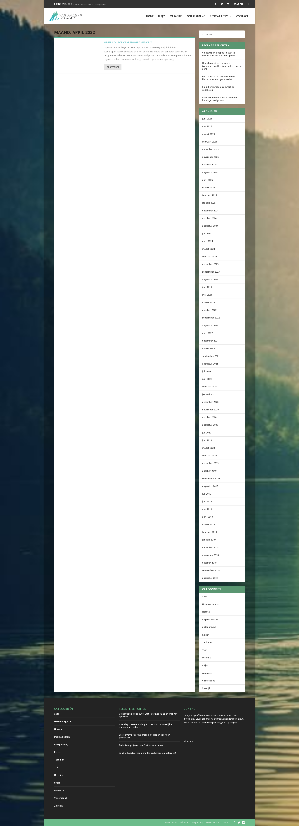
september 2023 (211, 271)
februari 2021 (209, 386)
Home (150, 16)
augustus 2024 (210, 225)
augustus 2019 (210, 486)
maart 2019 (208, 524)
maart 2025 (208, 187)
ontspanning (196, 16)
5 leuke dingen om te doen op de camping (89, 3)
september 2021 (211, 356)
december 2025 (210, 149)
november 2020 (210, 409)
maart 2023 (208, 302)
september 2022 (211, 317)
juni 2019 (207, 501)
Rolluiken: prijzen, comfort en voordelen (218, 88)
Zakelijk (206, 688)
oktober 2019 (209, 470)
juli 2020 (206, 432)
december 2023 (210, 264)
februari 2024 (209, 256)
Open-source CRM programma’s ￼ (128, 42)
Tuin (204, 649)
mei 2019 (207, 509)
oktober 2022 (209, 310)
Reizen (205, 634)
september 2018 (211, 570)
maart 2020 (208, 447)
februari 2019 (209, 532)
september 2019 (211, 478)
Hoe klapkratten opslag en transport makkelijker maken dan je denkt (222, 66)
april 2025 (207, 179)
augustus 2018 (210, 577)
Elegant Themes (80, 822)
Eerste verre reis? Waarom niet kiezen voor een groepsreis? (219, 78)
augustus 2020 (210, 424)
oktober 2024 (209, 218)
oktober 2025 (209, 164)
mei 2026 (207, 126)
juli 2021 (206, 371)
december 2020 (210, 401)
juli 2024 (206, 233)
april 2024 (207, 241)
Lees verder (113, 67)
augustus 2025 (210, 172)
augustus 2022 (210, 325)
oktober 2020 (209, 417)
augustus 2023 (210, 279)
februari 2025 (209, 195)
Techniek (207, 642)
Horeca (206, 611)
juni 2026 (207, 118)
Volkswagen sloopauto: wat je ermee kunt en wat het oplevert (219, 54)
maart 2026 (208, 134)
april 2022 (207, 333)
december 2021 (210, 340)
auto (204, 596)
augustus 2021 (210, 363)
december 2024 (210, 210)
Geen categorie (157, 47)
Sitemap (188, 741)
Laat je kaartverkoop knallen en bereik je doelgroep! (219, 99)
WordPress (120, 822)
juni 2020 (207, 440)
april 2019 (207, 516)
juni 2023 (207, 287)
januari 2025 (209, 202)
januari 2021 (209, 394)
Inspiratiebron (210, 619)
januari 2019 (209, 539)
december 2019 (210, 463)
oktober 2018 (209, 562)
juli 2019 (206, 493)
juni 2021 (207, 378)
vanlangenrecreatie (126, 47)
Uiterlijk (206, 657)
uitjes (162, 16)
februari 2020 (209, 455)
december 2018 (210, 547)
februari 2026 (209, 141)
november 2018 (210, 555)
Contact (242, 16)
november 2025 (210, 156)
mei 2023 (207, 294)
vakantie (176, 16)
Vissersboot (208, 680)
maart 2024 (208, 248)
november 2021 (210, 348)
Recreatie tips (219, 16)
